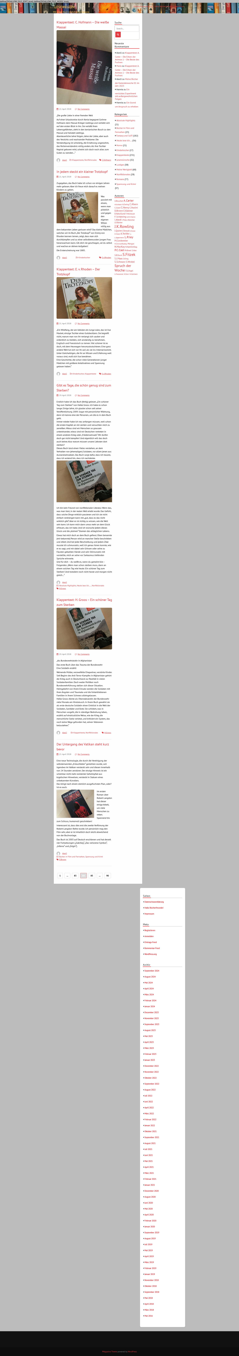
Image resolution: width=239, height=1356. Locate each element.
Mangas (131, 243)
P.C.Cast (119, 250)
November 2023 (152, 1018)
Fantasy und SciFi (124, 135)
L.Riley (129, 237)
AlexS (64, 160)
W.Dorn (126, 274)
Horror (119, 145)
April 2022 (149, 1107)
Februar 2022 (150, 1119)
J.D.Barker (119, 222)
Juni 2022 (149, 1101)
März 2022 (149, 1113)
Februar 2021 (150, 1179)
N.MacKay (120, 246)
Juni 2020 (149, 1202)
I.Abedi (118, 219)
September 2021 (152, 1137)
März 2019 (149, 1262)
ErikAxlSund (120, 213)
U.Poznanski (119, 274)
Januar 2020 (150, 1226)
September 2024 (152, 970)
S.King (125, 258)
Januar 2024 (150, 1006)
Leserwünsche (123, 159)
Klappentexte (78, 160)
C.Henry (125, 207)
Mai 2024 (149, 982)
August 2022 (150, 1089)
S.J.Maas (119, 258)
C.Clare (117, 207)
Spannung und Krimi (94, 856)
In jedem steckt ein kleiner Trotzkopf (82, 172)
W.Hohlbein (133, 274)
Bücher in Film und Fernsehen (72, 856)
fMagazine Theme (109, 1351)
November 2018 (152, 1280)
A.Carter (129, 200)
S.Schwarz (120, 261)
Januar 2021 (150, 1185)
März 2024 (149, 994)
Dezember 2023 (152, 1012)
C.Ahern (134, 204)
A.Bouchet (119, 201)
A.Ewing (125, 204)
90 (107, 875)
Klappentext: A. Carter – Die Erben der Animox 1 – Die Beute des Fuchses (127, 57)
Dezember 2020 (152, 1191)
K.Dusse (132, 231)
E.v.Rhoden (106, 257)
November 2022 (152, 1072)
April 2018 (149, 1304)
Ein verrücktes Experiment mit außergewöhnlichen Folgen (126, 94)
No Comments (83, 109)
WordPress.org (151, 954)
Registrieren (150, 930)
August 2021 (150, 1143)
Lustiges (120, 164)
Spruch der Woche (123, 267)
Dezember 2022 (152, 1066)
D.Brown (62, 859)
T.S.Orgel (129, 270)
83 (75, 875)
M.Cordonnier (121, 240)
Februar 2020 (150, 1220)
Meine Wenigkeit (124, 169)
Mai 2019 (149, 1250)
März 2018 (149, 1310)
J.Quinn (118, 230)
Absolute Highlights (67, 585)
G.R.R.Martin (131, 217)
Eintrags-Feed (151, 942)
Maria (119, 65)
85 (92, 875)
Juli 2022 (148, 1095)
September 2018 (152, 1292)
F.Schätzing (120, 216)
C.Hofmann (106, 160)
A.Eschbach (118, 204)
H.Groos (62, 588)
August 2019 (150, 1238)
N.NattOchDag (131, 247)
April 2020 (149, 1214)
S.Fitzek (129, 254)
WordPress (132, 1351)
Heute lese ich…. (124, 140)
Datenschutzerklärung (143, 6)
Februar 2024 (150, 1000)
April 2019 (149, 1256)
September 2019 (152, 1232)
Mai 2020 (149, 1208)
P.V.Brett (128, 250)
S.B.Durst (118, 255)
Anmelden (149, 936)
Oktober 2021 (151, 1131)
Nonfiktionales (90, 160)
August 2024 (150, 976)
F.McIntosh (130, 214)
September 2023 (152, 1024)
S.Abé (134, 250)
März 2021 (149, 1173)
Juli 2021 (148, 1149)
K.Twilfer (125, 233)
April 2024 (149, 988)
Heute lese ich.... (84, 585)
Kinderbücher (84, 257)
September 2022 (152, 1083)
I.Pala (124, 220)
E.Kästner (128, 210)
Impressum (179, 6)
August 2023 (150, 1030)
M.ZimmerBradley (121, 244)
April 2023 (149, 1042)
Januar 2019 (150, 1274)
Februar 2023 (150, 1054)
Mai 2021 (149, 1161)
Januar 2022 (150, 1125)
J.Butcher (131, 220)
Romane (120, 179)
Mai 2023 (149, 1036)
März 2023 (149, 1048)
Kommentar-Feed (152, 948)
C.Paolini (134, 207)
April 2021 (149, 1167)
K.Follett (117, 234)
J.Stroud (125, 230)
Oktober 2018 (151, 1286)
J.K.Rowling (124, 226)
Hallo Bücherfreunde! (163, 6)
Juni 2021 (149, 1155)
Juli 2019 (148, 1244)
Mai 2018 (149, 1298)
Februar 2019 (150, 1268)
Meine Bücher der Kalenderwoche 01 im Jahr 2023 (127, 82)
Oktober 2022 (151, 1077)
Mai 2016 (149, 1315)
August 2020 (150, 1196)
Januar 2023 (150, 1060)
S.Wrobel (130, 261)
